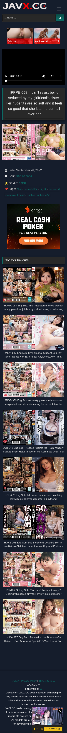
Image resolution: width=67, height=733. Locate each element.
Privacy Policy (29, 680)
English (21, 195)
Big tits (43, 189)
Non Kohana (24, 175)
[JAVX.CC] (27, 6)
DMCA (15, 680)
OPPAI (22, 183)
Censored (54, 189)
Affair (19, 189)
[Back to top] (56, 722)
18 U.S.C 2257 (47, 680)
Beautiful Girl (31, 189)
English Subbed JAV (38, 195)
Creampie (10, 195)
